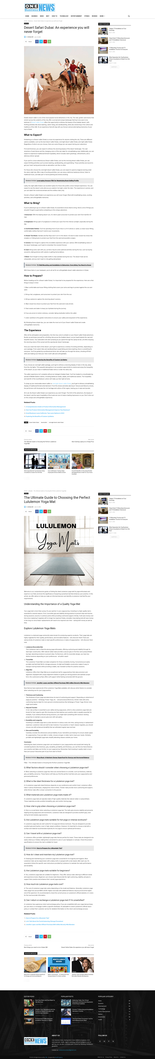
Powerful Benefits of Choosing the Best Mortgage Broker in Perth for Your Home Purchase (82, 472)
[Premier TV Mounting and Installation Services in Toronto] (66, 1012)
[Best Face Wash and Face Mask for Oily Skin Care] (29, 1002)
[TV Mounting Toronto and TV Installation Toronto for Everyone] (103, 50)
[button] (129, 16)
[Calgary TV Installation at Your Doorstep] (103, 31)
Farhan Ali (30, 37)
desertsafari (44, 422)
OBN (46, 1057)
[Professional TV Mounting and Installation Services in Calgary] (29, 1021)
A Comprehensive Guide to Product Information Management (46, 407)
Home (25, 21)
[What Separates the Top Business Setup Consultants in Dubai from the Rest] (35, 461)
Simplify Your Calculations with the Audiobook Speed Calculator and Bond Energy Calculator (45, 1011)
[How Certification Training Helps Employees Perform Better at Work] (59, 461)
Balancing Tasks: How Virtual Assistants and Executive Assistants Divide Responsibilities (82, 1002)
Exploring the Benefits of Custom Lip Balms (40, 416)
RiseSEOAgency (59, 1057)
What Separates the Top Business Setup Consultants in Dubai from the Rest (119, 59)
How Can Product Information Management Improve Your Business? (48, 410)
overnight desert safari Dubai (61, 383)
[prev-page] (25, 478)
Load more (114, 67)
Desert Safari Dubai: (34, 422)
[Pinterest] (45, 41)
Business (30, 21)
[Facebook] (37, 41)
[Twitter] (41, 41)
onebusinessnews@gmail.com (67, 1050)
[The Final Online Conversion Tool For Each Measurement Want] (66, 1021)
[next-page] (28, 478)
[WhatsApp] (49, 41)
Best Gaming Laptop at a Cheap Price (83, 441)
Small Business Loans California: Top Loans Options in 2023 (45, 413)
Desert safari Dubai (37, 122)
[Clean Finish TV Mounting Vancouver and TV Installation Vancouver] (103, 40)
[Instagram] (104, 1041)
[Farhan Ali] (25, 37)
